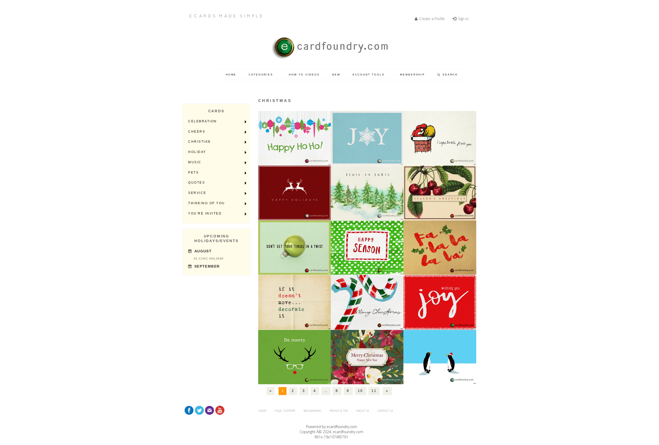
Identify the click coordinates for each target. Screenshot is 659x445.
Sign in (463, 18)
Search (450, 74)
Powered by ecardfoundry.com (331, 426)
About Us (362, 411)
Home (231, 74)
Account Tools (368, 74)
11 (374, 391)
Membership (412, 74)
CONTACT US (385, 411)
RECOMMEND (312, 411)
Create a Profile (431, 18)
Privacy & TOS (339, 411)
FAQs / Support (285, 411)
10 (360, 391)
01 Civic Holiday (209, 258)
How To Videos (304, 74)
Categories (261, 74)
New (336, 74)
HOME (262, 411)
